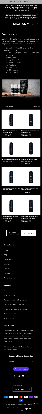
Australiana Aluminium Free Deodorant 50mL (10, 217)
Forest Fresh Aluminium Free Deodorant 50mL (11, 160)
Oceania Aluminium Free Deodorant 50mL (29, 160)
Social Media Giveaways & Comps (16, 309)
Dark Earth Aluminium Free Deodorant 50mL (30, 188)
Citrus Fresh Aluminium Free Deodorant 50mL (30, 131)
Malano (13, 404)
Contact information (22, 410)
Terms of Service (10, 314)
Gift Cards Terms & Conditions (14, 304)
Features (7, 269)
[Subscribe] (32, 361)
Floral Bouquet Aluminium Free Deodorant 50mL (29, 217)
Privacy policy (11, 407)
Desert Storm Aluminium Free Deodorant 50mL (11, 188)
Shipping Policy (9, 295)
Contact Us (8, 291)
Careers (7, 273)
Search (6, 250)
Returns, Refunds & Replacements (16, 300)
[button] (4, 24)
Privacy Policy (9, 318)
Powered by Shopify (20, 404)
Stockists (7, 264)
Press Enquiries (9, 278)
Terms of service (22, 407)
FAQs (6, 255)
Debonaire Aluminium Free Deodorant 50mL (10, 131)
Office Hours (8, 259)
